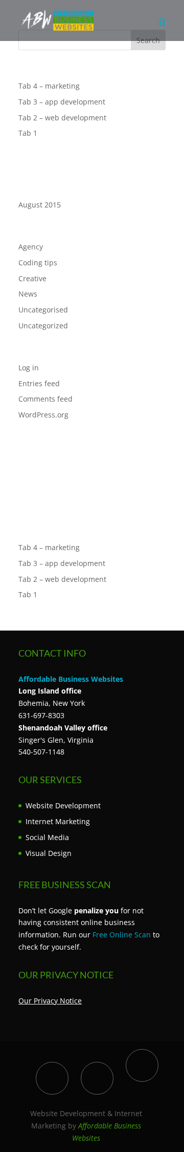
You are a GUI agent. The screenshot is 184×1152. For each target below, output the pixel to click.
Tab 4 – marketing (49, 86)
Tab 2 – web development (62, 117)
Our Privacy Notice (50, 1001)
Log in (28, 367)
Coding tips (37, 262)
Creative (32, 278)
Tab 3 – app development (61, 102)
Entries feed (39, 383)
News (27, 294)
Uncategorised (43, 310)
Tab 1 (27, 133)
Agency (30, 247)
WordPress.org (43, 415)
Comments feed (45, 399)
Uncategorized (43, 325)
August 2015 (39, 205)
